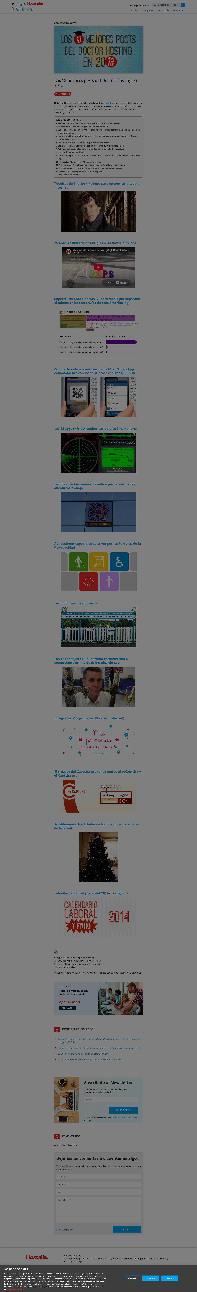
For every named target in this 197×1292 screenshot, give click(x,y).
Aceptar (170, 1278)
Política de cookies (15, 1289)
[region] (98, 1278)
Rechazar (150, 1278)
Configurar (132, 1278)
